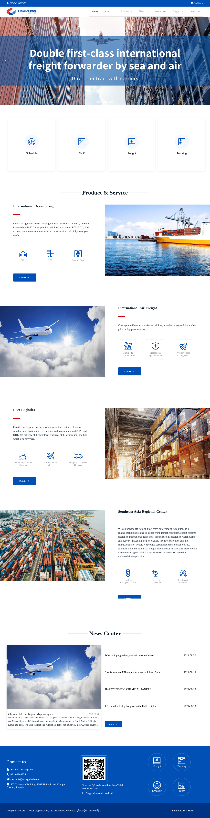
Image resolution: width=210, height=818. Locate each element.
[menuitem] (95, 11)
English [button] (197, 3)
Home (95, 11)
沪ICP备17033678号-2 (89, 810)
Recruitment (160, 11)
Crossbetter (195, 11)
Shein (191, 810)
